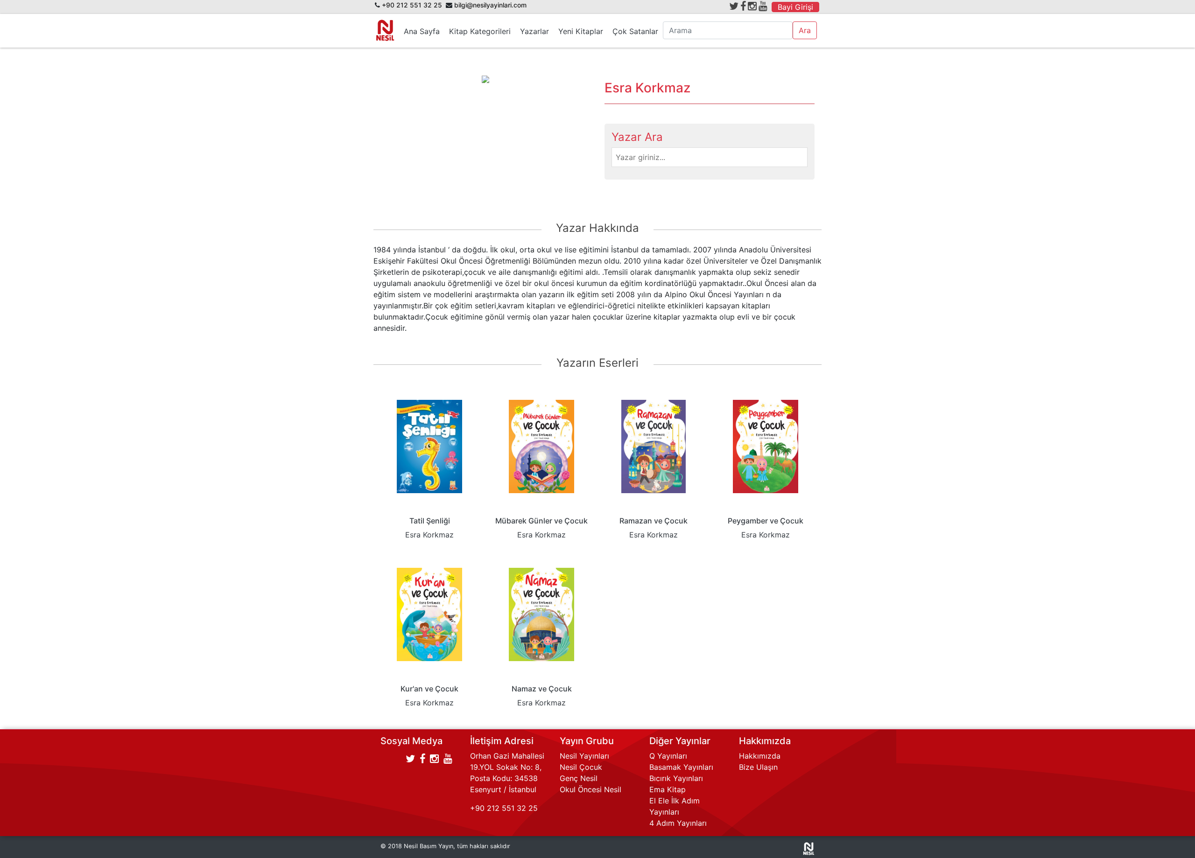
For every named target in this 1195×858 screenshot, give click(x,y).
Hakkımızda (759, 755)
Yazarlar (534, 31)
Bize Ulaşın (758, 767)
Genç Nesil (579, 778)
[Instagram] (752, 6)
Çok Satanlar (635, 31)
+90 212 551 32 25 (412, 5)
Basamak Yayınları (681, 767)
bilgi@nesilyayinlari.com (490, 5)
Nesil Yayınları (584, 755)
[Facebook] (743, 6)
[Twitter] (733, 6)
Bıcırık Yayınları (676, 778)
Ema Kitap (667, 789)
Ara (805, 30)
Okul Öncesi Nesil (590, 789)
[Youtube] (763, 6)
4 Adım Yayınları (678, 823)
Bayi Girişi (795, 7)
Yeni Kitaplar (580, 31)
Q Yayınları (668, 755)
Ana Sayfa (422, 31)
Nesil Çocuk (581, 767)
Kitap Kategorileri (480, 31)
